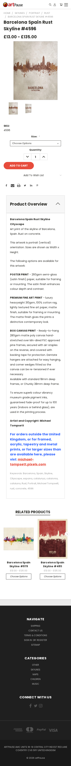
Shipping (35, 625)
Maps (35, 674)
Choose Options (18, 576)
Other (35, 664)
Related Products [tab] (32, 512)
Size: (35, 136)
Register (42, 640)
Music (35, 683)
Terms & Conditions (35, 635)
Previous (4, 534)
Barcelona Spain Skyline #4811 (52, 564)
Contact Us (35, 630)
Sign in (28, 640)
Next (67, 534)
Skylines (35, 669)
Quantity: (35, 150)
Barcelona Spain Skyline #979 (19, 564)
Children (35, 679)
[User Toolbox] (55, 4)
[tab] (35, 204)
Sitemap (35, 644)
